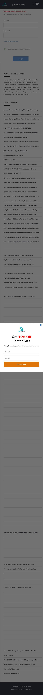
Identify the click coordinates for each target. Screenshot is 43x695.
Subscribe (21, 364)
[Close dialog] (41, 325)
